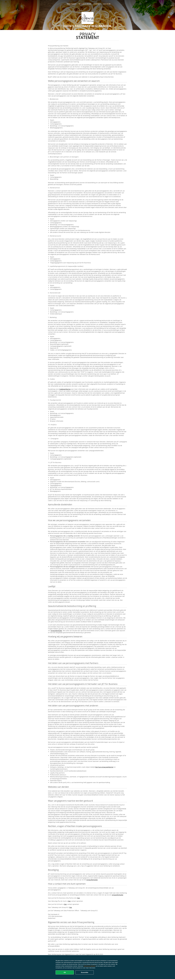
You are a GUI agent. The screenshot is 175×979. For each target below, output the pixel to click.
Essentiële (84, 972)
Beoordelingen (85, 4)
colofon (106, 4)
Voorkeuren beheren (90, 966)
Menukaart (71, 4)
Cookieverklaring (64, 389)
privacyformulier (56, 631)
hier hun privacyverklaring (104, 767)
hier (78, 898)
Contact (97, 4)
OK (65, 972)
